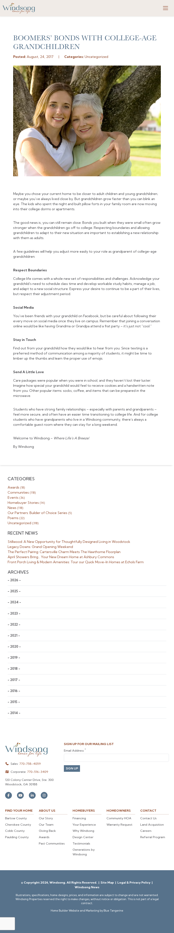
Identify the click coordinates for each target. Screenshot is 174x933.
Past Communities (52, 843)
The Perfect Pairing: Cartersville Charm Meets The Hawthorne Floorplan (64, 552)
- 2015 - (14, 702)
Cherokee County (18, 825)
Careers (146, 831)
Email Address (75, 750)
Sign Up (72, 768)
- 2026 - (14, 580)
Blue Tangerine (113, 910)
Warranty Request (119, 825)
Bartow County (16, 818)
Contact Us (148, 818)
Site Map (108, 882)
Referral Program (152, 837)
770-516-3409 (37, 772)
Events (16, 497)
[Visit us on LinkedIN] (32, 795)
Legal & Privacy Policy (134, 882)
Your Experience (84, 825)
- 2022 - (14, 624)
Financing (79, 818)
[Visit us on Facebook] (8, 795)
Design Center (83, 837)
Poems (16, 518)
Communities (22, 492)
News (15, 508)
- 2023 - (14, 613)
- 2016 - (14, 691)
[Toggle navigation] (165, 8)
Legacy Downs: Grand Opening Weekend (40, 547)
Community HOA (119, 818)
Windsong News (87, 887)
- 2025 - (14, 591)
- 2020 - (14, 646)
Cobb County (15, 831)
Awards (16, 487)
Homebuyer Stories (26, 502)
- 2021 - (14, 635)
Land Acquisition (152, 825)
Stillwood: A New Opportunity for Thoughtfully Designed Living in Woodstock (69, 541)
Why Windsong (83, 831)
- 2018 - (14, 669)
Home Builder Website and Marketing (75, 910)
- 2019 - (14, 658)
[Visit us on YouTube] (20, 795)
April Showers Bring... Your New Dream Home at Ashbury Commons (61, 557)
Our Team (46, 825)
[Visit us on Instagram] (44, 795)
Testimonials (81, 843)
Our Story (46, 818)
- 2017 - (14, 680)
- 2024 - (14, 602)
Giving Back (47, 831)
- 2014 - (14, 713)
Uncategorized (23, 523)
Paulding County (17, 837)
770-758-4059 (30, 764)
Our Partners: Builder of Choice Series (40, 513)
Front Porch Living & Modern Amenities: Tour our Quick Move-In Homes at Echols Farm (76, 562)
